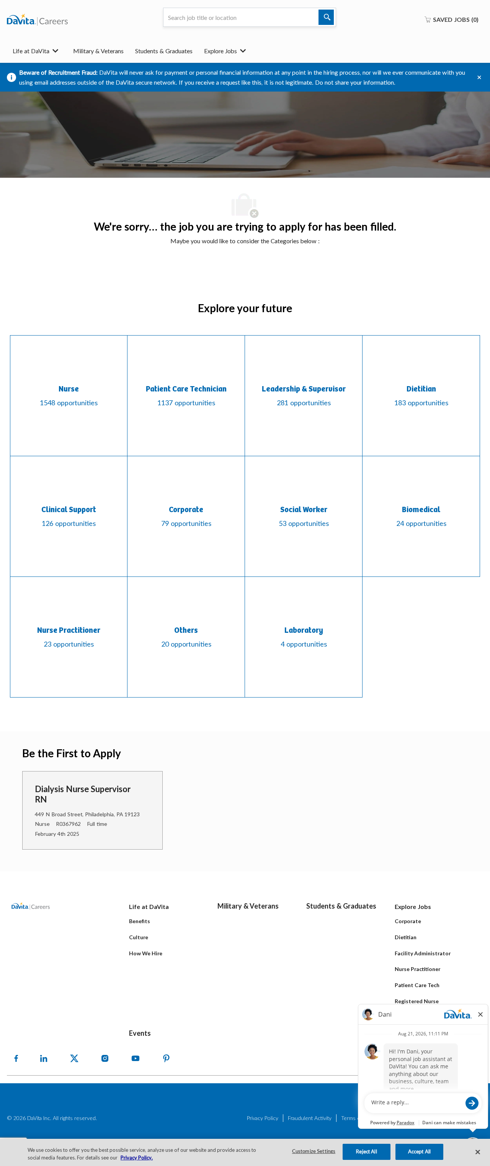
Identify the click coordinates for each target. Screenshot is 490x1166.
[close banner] (479, 77)
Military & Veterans (98, 50)
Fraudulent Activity (310, 1118)
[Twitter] (74, 1058)
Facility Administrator (423, 953)
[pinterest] (166, 1058)
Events (140, 1033)
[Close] (477, 1151)
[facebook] (16, 1058)
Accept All (419, 1151)
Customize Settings (313, 1151)
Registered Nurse (417, 1001)
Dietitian (405, 937)
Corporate (408, 921)
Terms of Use (357, 1118)
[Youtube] (135, 1058)
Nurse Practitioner (417, 969)
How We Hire (145, 953)
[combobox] (249, 17)
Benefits (139, 921)
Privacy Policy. (137, 1158)
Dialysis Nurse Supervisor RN (83, 794)
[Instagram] (105, 1058)
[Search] (326, 17)
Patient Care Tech (417, 985)
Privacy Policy (262, 1118)
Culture (138, 937)
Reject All (366, 1151)
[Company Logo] (37, 19)
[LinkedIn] (43, 1058)
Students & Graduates (164, 50)
